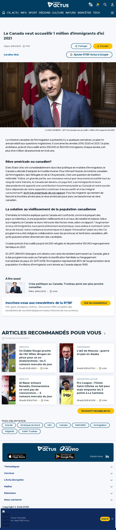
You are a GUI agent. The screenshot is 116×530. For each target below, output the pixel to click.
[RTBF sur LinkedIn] (107, 456)
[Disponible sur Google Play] (65, 456)
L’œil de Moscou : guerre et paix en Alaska (93, 352)
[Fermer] (112, 519)
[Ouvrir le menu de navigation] (112, 13)
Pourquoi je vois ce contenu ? (17, 338)
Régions (44, 12)
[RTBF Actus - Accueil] (58, 4)
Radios (8, 486)
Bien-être (84, 12)
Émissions (10, 493)
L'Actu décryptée (14, 479)
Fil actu (13, 12)
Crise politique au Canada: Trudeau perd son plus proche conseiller (66, 285)
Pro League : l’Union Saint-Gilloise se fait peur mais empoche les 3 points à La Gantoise (93, 387)
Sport (33, 12)
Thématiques (11, 466)
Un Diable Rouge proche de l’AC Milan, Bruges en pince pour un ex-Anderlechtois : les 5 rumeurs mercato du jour (35, 357)
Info (23, 12)
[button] (58, 94)
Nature (71, 12)
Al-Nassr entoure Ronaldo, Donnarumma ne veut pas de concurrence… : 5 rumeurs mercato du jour (35, 389)
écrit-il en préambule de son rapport (44, 192)
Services (9, 473)
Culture (58, 12)
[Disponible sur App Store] (16, 456)
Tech (96, 12)
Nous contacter (13, 499)
